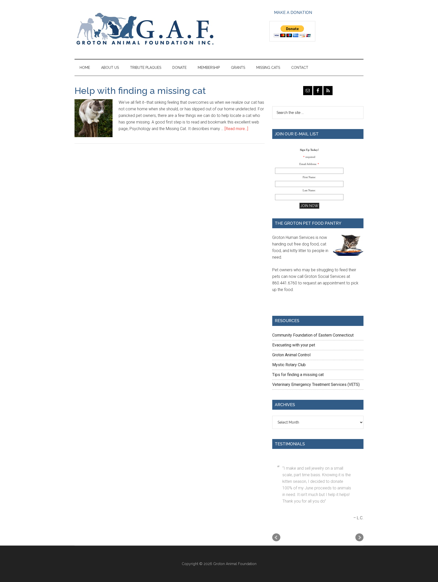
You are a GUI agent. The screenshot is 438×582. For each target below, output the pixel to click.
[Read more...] (236, 128)
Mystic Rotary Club (289, 364)
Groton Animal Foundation (144, 29)
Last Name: (309, 190)
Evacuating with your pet (293, 345)
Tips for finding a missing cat (298, 374)
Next (359, 537)
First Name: (309, 177)
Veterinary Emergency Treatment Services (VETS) (316, 384)
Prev (276, 537)
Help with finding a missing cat (140, 90)
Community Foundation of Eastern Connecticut (313, 335)
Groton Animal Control (291, 354)
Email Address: (308, 163)
